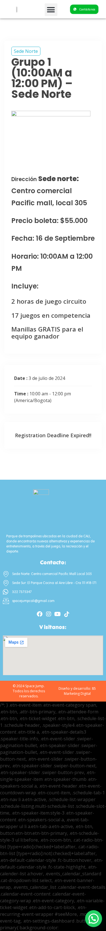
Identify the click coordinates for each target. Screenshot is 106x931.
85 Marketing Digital (80, 691)
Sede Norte (26, 51)
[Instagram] (48, 614)
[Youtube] (57, 614)
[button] (51, 9)
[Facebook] (39, 614)
